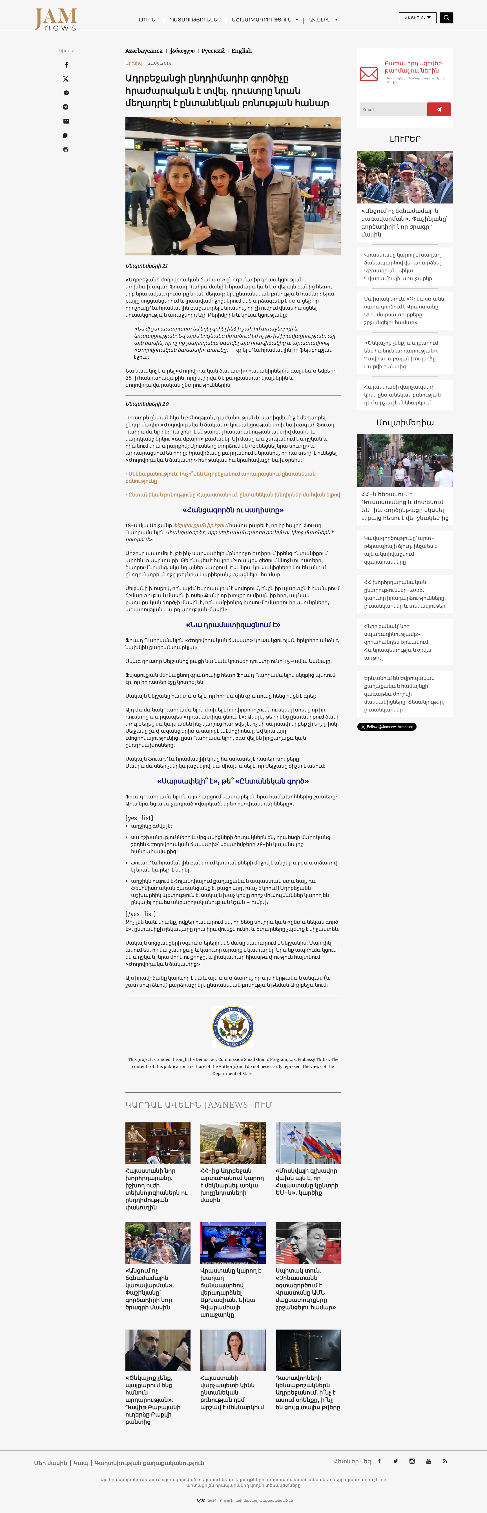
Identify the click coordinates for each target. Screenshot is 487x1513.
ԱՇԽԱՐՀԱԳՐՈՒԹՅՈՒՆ (261, 19)
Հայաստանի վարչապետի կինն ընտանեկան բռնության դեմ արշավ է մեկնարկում (232, 1392)
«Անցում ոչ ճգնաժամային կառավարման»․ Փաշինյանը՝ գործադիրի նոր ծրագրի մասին (149, 1289)
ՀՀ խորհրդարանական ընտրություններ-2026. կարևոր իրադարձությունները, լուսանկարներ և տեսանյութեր (405, 594)
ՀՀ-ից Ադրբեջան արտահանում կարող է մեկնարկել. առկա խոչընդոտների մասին (232, 1185)
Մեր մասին (50, 1463)
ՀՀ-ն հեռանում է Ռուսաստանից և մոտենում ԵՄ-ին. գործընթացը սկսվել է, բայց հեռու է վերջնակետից (405, 506)
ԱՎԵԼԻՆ (320, 19)
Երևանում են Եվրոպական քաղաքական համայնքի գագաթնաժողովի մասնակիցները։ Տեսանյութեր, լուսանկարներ (404, 694)
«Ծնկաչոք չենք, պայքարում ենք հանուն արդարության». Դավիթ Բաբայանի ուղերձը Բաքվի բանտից (153, 1399)
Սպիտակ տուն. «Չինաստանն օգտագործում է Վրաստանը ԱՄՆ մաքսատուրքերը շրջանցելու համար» (306, 1289)
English (242, 50)
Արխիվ (135, 63)
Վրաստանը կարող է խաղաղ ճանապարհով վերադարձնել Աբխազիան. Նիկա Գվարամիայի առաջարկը (230, 1292)
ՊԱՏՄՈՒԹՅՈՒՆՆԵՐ (195, 19)
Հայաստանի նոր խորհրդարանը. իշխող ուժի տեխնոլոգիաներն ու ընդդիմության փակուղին (156, 1189)
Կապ (81, 1463)
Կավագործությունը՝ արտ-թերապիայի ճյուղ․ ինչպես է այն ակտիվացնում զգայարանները (400, 550)
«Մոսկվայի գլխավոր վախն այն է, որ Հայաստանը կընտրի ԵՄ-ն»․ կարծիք (307, 1181)
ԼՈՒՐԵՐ (149, 19)
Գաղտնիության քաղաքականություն (149, 1463)
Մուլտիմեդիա (405, 422)
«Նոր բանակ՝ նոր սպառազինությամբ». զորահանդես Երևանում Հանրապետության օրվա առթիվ (397, 642)
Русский (214, 50)
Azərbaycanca (144, 50)
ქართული (182, 50)
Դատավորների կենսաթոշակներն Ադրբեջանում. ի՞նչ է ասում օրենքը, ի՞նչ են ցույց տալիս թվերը (308, 1392)
